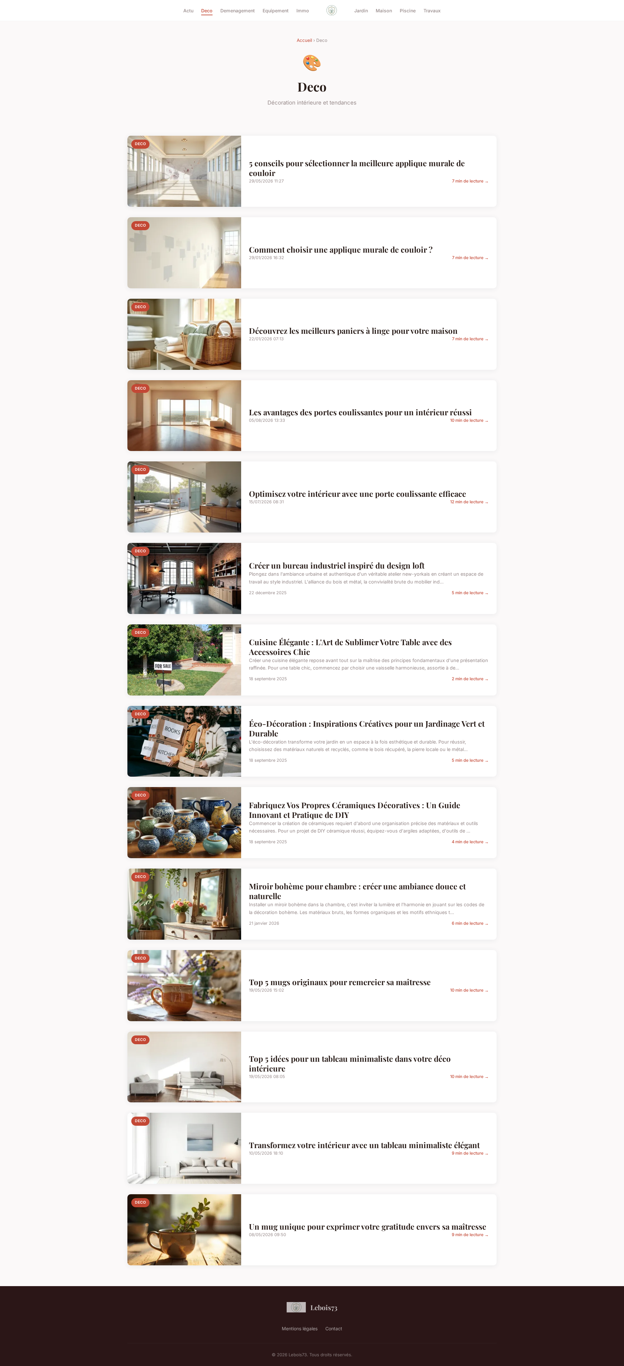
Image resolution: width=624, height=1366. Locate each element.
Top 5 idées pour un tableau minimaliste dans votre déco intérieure (350, 1063)
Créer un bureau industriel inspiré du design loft (336, 565)
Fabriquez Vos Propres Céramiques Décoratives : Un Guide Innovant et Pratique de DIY (354, 810)
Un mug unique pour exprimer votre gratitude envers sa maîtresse (367, 1226)
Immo (302, 10)
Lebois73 (323, 1307)
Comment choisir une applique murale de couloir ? (341, 249)
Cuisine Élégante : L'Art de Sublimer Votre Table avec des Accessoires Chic (350, 647)
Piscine (408, 10)
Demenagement (237, 10)
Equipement (276, 10)
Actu (188, 10)
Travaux (432, 10)
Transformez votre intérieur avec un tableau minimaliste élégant (364, 1145)
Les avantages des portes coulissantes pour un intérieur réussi (360, 412)
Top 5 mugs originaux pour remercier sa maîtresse (340, 982)
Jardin (361, 10)
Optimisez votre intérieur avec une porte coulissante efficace (357, 493)
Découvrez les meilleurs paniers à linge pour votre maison (353, 330)
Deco (207, 10)
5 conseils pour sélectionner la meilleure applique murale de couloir (357, 168)
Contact (333, 1328)
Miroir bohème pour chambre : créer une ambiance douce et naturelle (357, 891)
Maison (384, 10)
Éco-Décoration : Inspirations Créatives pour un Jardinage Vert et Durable (367, 728)
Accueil (304, 40)
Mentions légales (300, 1328)
